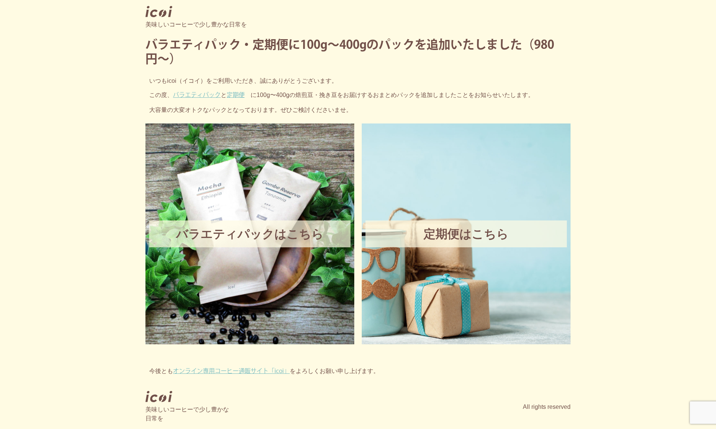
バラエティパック (197, 95)
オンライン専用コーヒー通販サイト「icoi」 (231, 371)
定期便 (236, 95)
